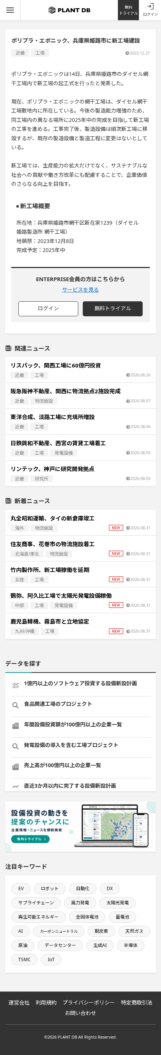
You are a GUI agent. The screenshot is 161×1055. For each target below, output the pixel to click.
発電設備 (64, 453)
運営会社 (19, 1002)
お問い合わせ (80, 1012)
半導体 (130, 945)
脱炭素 (101, 931)
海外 (19, 528)
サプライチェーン (36, 902)
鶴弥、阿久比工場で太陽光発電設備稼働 (61, 595)
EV (21, 888)
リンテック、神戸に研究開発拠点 (52, 469)
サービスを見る (80, 289)
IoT (51, 959)
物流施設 (44, 401)
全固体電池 (87, 917)
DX (110, 888)
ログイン (150, 14)
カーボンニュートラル (59, 931)
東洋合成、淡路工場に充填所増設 (52, 417)
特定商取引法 (136, 1002)
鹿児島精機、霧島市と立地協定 (49, 621)
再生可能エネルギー (38, 917)
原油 (22, 945)
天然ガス (134, 931)
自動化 (82, 888)
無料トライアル (128, 10)
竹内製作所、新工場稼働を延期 (49, 569)
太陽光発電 (117, 902)
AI (20, 931)
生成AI (100, 945)
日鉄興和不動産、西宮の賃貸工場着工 (58, 443)
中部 (19, 605)
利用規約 (46, 1002)
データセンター (60, 945)
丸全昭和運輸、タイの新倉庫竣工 (52, 518)
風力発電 (80, 902)
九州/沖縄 (24, 631)
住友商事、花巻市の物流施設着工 (52, 544)
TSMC (24, 959)
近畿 (20, 53)
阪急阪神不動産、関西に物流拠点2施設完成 (65, 391)
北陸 (19, 579)
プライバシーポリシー (89, 1002)
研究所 (41, 479)
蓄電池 (122, 917)
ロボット (50, 888)
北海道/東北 (27, 554)
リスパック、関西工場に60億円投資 (55, 365)
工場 (40, 53)
